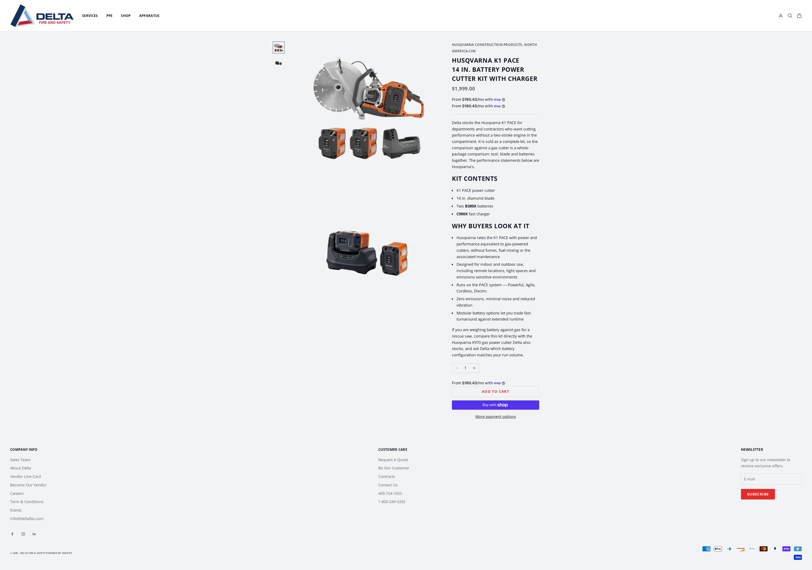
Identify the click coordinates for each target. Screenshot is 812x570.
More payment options (495, 416)
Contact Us (388, 484)
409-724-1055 (390, 493)
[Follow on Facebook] (12, 534)
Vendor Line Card (25, 476)
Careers (17, 493)
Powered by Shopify (59, 553)
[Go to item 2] (279, 63)
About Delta (20, 467)
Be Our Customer (393, 467)
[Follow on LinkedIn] (34, 534)
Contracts (386, 476)
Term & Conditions (27, 501)
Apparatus (149, 15)
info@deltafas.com (27, 518)
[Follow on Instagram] (23, 534)
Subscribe (758, 494)
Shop (125, 15)
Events (16, 510)
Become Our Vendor (28, 484)
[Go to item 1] (279, 47)
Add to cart (495, 391)
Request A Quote (393, 459)
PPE (109, 15)
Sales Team (20, 459)
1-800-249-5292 (391, 501)
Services (90, 15)
